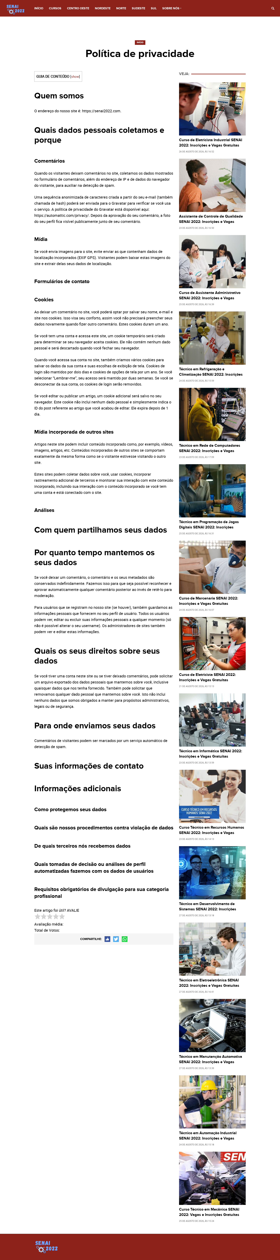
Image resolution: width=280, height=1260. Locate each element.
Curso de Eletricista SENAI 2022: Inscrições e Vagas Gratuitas (207, 677)
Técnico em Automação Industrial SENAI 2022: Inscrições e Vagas (208, 1136)
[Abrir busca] (272, 8)
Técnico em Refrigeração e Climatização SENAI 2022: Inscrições (211, 372)
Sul (154, 8)
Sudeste (138, 8)
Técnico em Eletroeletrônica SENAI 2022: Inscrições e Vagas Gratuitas (209, 983)
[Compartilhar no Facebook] (107, 939)
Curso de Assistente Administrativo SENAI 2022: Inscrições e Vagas (209, 295)
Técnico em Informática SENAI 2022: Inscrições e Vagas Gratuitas (210, 754)
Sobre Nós (170, 8)
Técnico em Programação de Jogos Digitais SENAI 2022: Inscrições (209, 525)
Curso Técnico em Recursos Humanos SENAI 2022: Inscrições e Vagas (211, 830)
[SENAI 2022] (17, 9)
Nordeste (102, 8)
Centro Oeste (78, 8)
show (75, 76)
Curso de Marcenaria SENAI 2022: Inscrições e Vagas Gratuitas (208, 601)
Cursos (55, 8)
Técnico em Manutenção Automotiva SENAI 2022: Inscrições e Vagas (210, 1059)
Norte (121, 8)
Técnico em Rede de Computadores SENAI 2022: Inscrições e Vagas (209, 448)
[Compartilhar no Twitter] (116, 939)
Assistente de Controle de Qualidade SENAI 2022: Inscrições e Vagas (211, 219)
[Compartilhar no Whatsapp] (124, 939)
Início (38, 8)
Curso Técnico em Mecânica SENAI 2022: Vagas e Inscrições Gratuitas (209, 1212)
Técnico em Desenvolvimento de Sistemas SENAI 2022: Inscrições (207, 907)
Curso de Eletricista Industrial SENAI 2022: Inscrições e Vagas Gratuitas (210, 143)
